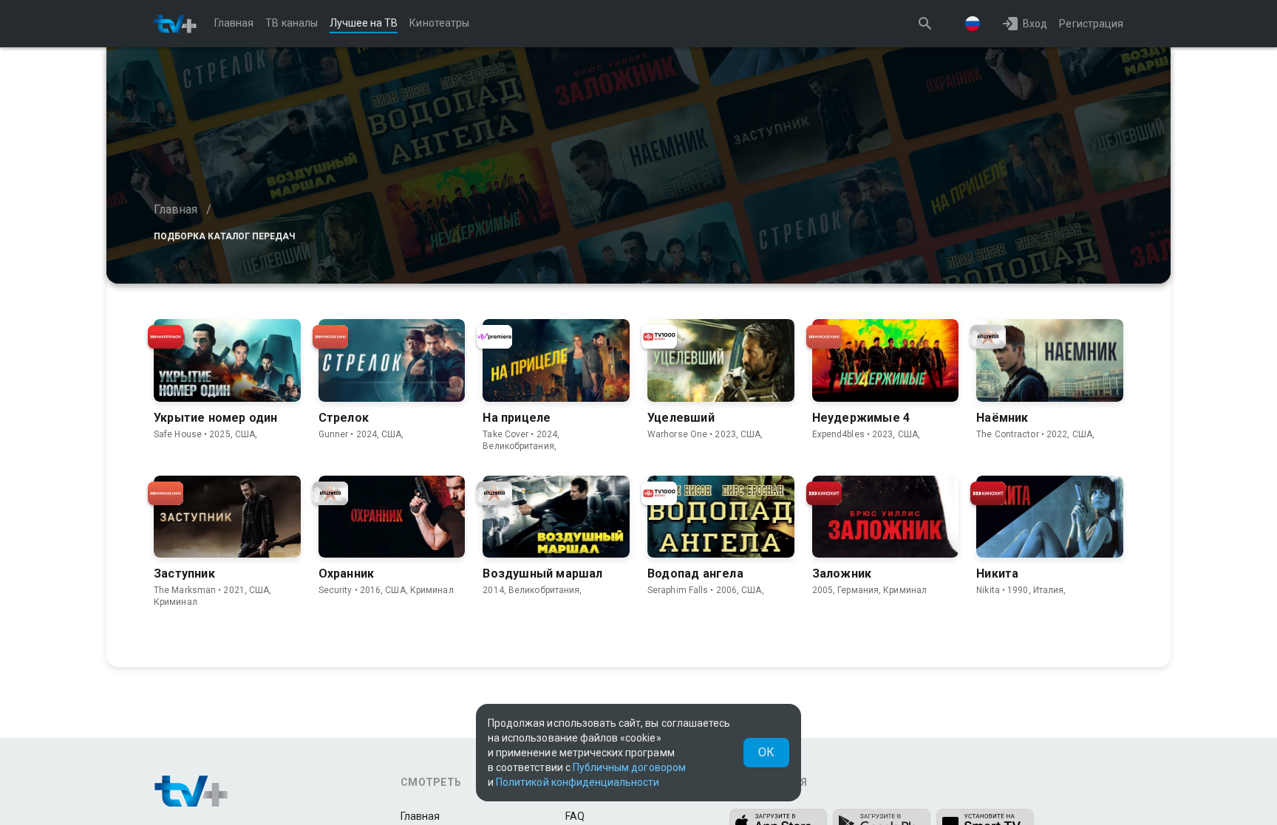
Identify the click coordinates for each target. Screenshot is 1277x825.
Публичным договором (629, 767)
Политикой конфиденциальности (577, 782)
